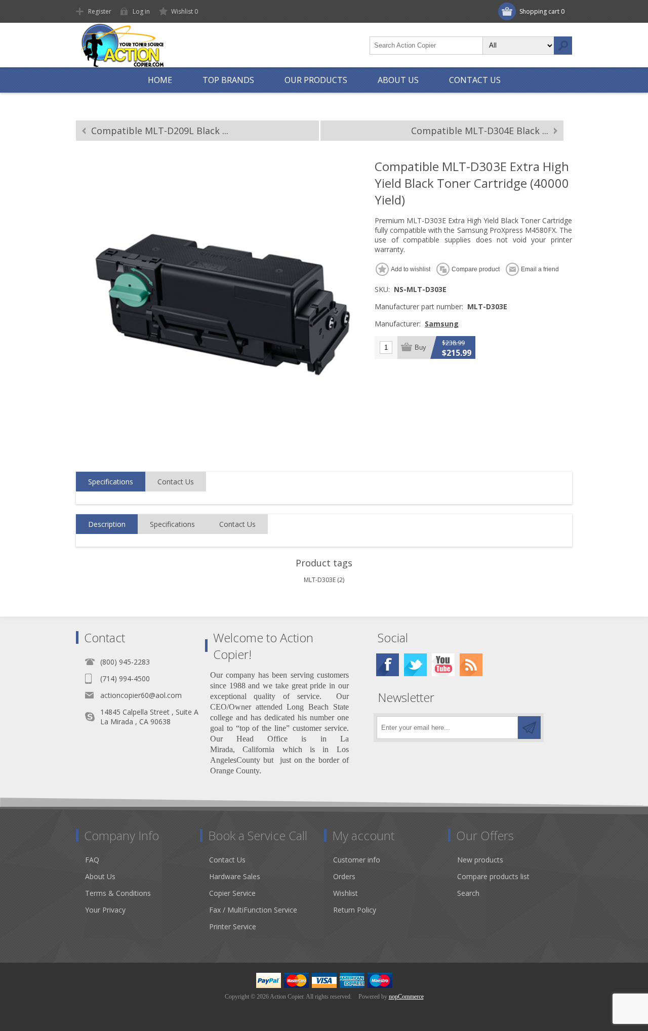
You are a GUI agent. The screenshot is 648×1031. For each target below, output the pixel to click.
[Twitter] (415, 664)
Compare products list (493, 876)
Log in (141, 11)
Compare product (476, 269)
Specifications (110, 481)
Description (107, 524)
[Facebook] (387, 664)
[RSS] (471, 664)
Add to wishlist (410, 269)
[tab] (110, 482)
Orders (344, 876)
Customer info (356, 859)
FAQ (92, 859)
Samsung (442, 323)
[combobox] (426, 45)
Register (99, 11)
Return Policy (354, 910)
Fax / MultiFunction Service (253, 910)
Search (563, 45)
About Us (100, 876)
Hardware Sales (234, 876)
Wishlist (345, 893)
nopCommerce (406, 996)
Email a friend (540, 269)
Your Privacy (105, 910)
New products (480, 859)
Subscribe (529, 727)
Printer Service (232, 926)
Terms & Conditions (118, 893)
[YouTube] (443, 664)
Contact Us (175, 481)
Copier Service (232, 893)
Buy (420, 347)
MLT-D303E (320, 579)
